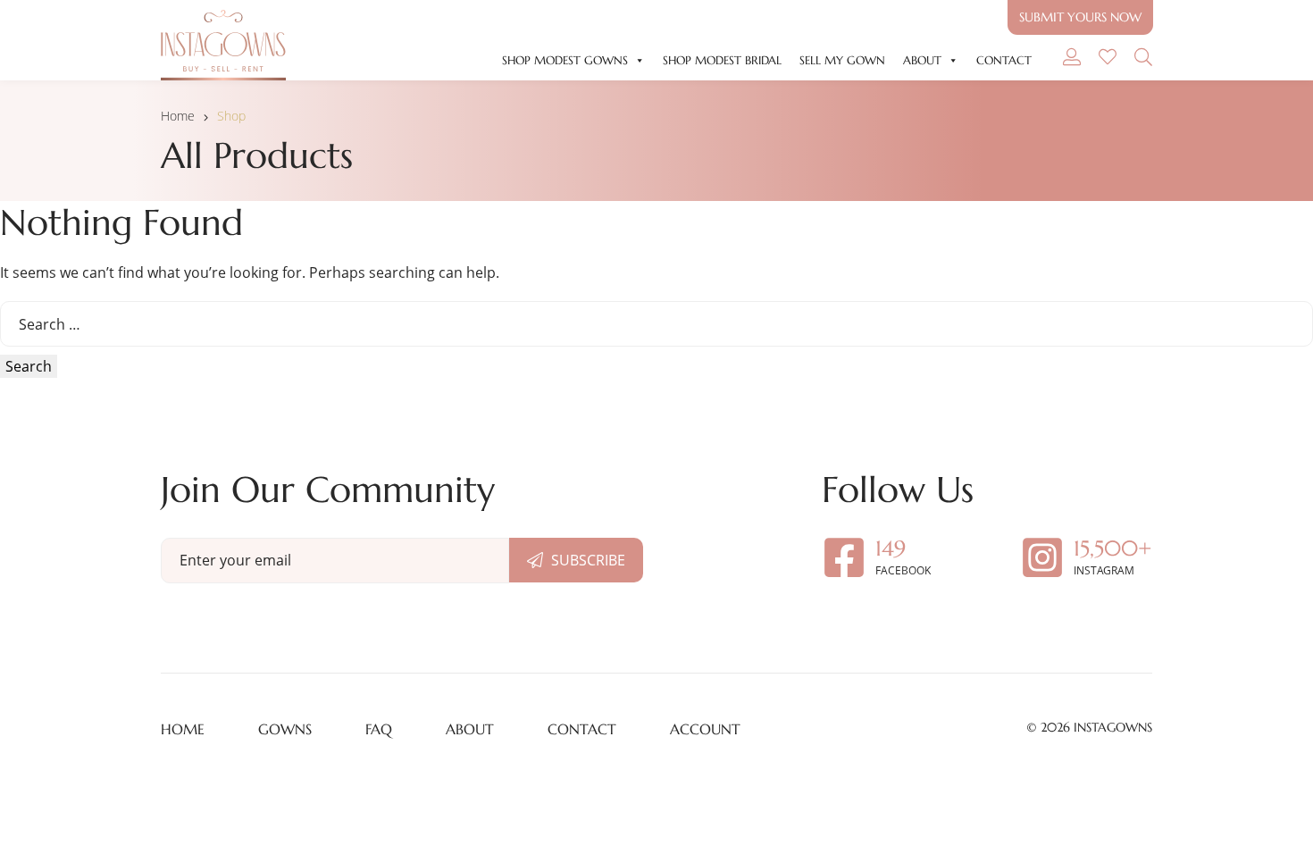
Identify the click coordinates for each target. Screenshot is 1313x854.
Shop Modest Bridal (722, 60)
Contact (1004, 60)
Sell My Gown (842, 60)
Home (178, 115)
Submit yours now (1080, 17)
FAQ (378, 729)
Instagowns (1113, 727)
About (922, 60)
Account (705, 729)
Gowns (285, 729)
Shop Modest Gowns (565, 60)
